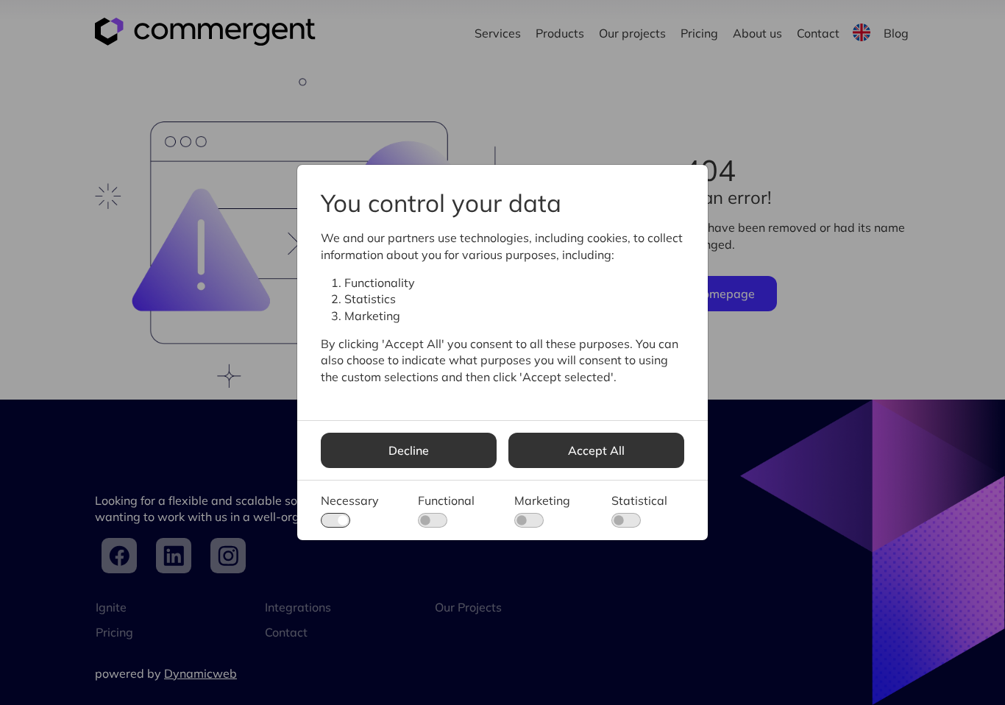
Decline (408, 450)
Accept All (596, 450)
